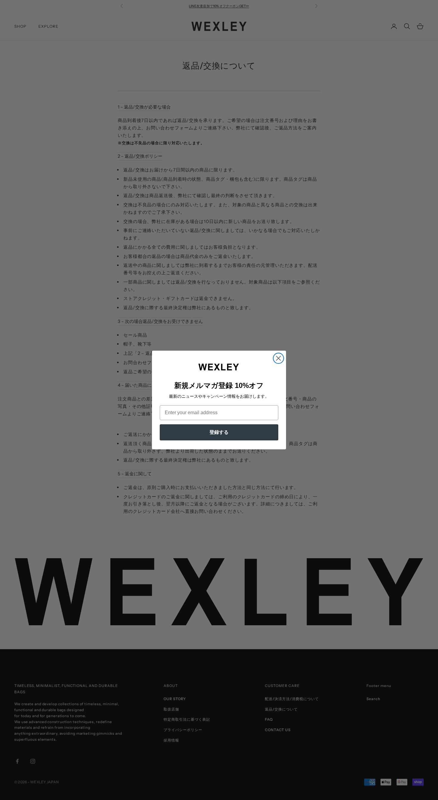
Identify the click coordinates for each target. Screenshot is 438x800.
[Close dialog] (278, 358)
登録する (219, 432)
